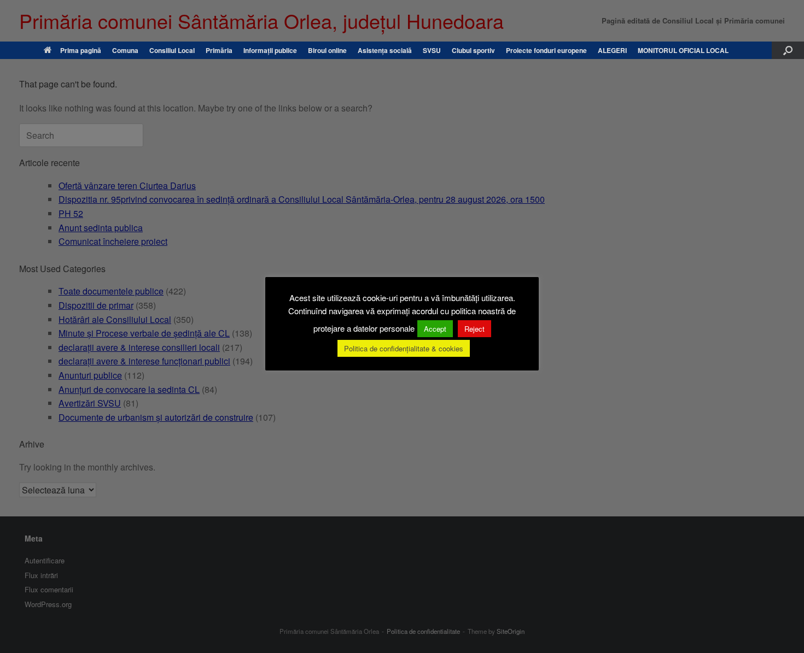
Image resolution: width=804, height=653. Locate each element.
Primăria (219, 50)
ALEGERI (612, 50)
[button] (788, 50)
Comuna (125, 50)
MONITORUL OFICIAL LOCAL (683, 50)
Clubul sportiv (473, 50)
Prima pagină (80, 50)
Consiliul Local (172, 50)
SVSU (432, 50)
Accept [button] (435, 328)
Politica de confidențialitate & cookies (403, 348)
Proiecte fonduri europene (546, 50)
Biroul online (327, 50)
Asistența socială (385, 50)
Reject (474, 328)
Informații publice (270, 50)
